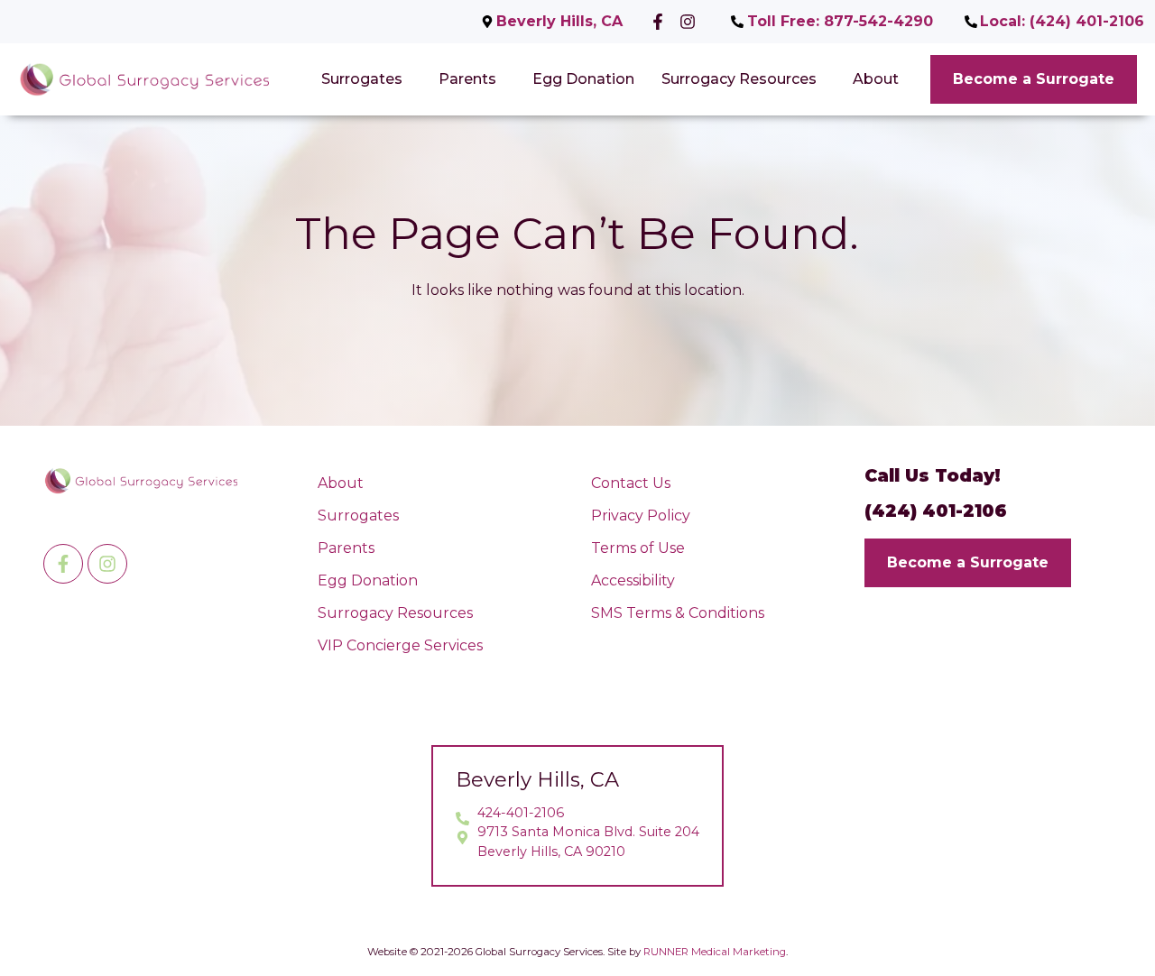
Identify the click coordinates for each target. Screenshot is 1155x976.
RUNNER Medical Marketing (714, 951)
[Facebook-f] (63, 564)
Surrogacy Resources (739, 78)
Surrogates (361, 78)
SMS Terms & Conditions (677, 613)
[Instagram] (107, 564)
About (876, 78)
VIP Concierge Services (400, 645)
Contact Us (630, 483)
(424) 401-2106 (935, 510)
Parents (467, 78)
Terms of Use (638, 548)
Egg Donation (583, 78)
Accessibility (633, 580)
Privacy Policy (640, 515)
